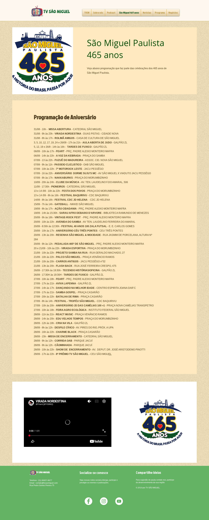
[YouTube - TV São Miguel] (119, 501)
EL (110, 354)
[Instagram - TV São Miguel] (104, 501)
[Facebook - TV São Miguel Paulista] (88, 501)
